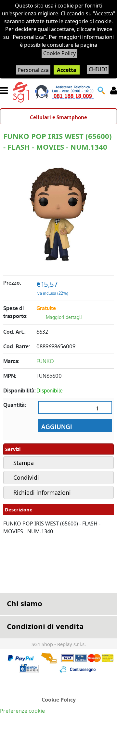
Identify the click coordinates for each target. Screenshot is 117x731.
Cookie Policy (59, 53)
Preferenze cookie (22, 710)
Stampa (23, 463)
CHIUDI (98, 69)
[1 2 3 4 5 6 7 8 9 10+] (75, 410)
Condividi (26, 477)
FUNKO (45, 361)
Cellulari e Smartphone (58, 117)
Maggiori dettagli (64, 317)
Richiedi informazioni (42, 492)
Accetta (66, 70)
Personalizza (33, 70)
